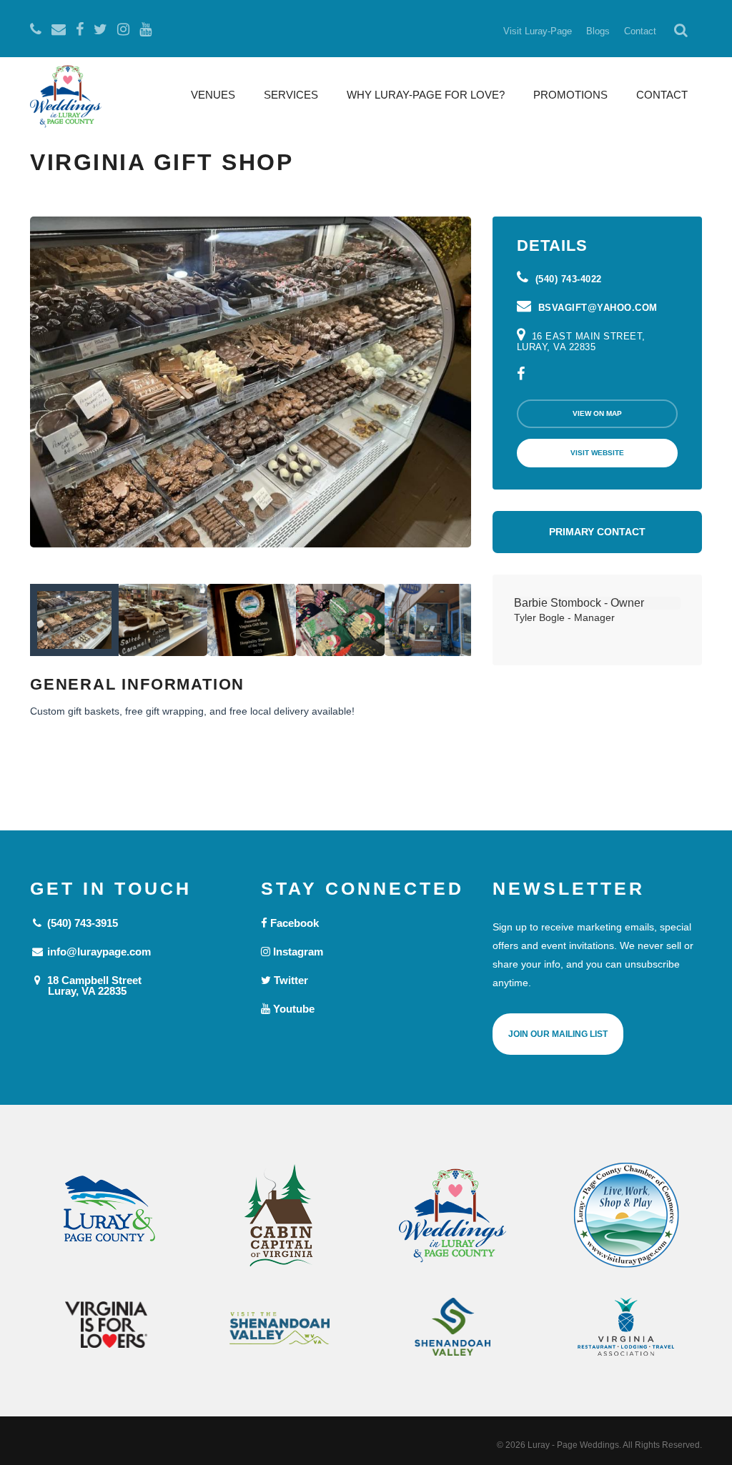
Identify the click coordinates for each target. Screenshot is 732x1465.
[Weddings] (453, 1215)
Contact (640, 31)
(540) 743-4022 (567, 279)
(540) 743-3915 (81, 923)
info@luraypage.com (97, 951)
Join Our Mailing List (558, 1034)
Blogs (598, 31)
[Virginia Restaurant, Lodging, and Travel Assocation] (626, 1327)
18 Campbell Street (93, 985)
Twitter (289, 980)
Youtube (292, 1009)
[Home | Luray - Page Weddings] (66, 98)
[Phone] (35, 29)
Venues (213, 95)
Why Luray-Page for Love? (426, 95)
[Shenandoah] (453, 1327)
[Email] (58, 29)
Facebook (293, 923)
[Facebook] (80, 29)
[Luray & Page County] (106, 1215)
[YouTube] (145, 29)
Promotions (570, 95)
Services (291, 95)
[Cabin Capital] (280, 1215)
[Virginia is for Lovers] (106, 1324)
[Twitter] (100, 29)
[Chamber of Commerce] (626, 1215)
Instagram (296, 951)
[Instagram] (123, 29)
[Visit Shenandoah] (280, 1328)
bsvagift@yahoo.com (596, 307)
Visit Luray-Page (537, 31)
